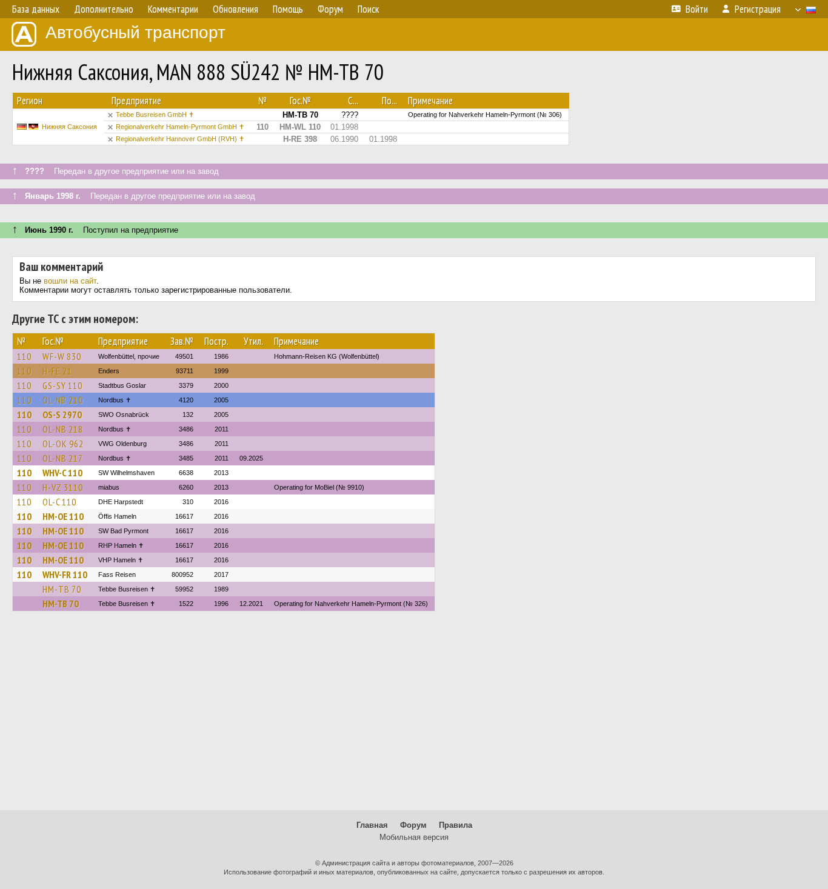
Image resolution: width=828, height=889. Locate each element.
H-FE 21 (57, 371)
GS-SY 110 (62, 385)
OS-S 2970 (62, 414)
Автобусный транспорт (135, 32)
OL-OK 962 (63, 444)
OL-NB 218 (62, 429)
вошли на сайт (70, 280)
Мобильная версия (414, 837)
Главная (372, 825)
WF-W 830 (61, 356)
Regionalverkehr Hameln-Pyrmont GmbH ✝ (180, 126)
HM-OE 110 (63, 516)
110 (24, 356)
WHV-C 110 (62, 473)
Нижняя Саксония (69, 126)
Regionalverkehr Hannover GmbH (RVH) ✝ (180, 138)
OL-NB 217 (62, 458)
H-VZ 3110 (62, 487)
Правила (455, 825)
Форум (413, 825)
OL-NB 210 (62, 400)
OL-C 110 (59, 502)
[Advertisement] (414, 716)
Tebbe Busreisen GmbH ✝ (155, 114)
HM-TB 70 (61, 589)
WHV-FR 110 (64, 574)
